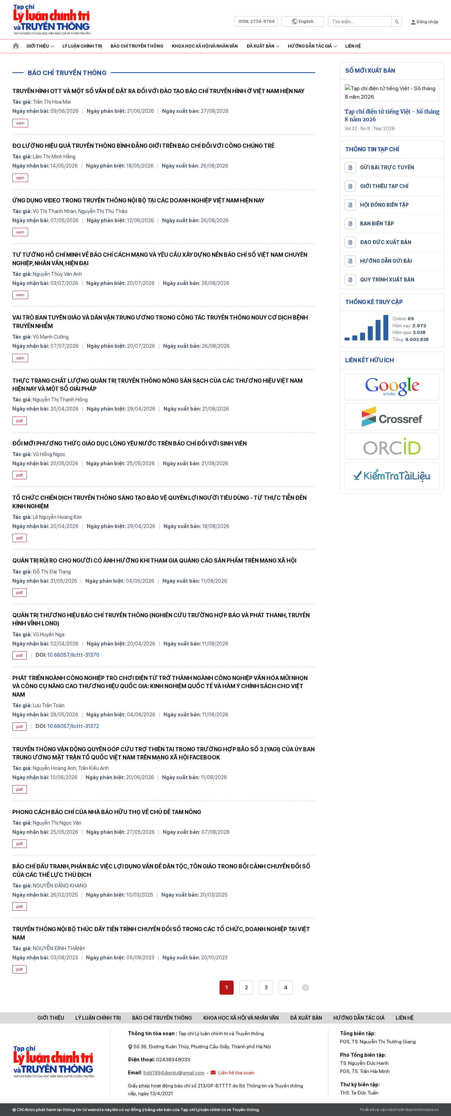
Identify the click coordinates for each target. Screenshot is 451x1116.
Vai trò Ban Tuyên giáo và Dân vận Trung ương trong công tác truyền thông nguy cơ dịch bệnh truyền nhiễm (160, 321)
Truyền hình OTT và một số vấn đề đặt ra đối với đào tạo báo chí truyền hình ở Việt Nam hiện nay (158, 91)
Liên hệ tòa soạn (235, 1072)
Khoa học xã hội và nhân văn (205, 46)
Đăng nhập (427, 21)
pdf (19, 420)
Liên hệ (353, 46)
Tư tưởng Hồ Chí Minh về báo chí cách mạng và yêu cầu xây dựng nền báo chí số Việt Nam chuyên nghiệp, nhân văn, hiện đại (159, 258)
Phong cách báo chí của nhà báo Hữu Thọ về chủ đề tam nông (106, 812)
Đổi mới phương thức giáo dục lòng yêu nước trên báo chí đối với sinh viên (129, 443)
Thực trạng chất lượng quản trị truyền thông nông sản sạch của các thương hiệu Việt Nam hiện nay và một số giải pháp (157, 384)
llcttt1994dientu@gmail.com (173, 1072)
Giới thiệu (37, 46)
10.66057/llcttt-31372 (73, 726)
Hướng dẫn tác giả (310, 46)
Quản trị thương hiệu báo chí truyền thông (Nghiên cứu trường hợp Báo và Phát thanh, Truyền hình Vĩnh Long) (161, 619)
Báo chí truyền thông (162, 1018)
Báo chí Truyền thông (137, 46)
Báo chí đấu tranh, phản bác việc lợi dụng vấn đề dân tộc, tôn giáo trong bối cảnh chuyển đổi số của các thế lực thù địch (161, 870)
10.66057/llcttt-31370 (73, 655)
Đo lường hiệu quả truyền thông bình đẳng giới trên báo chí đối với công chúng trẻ (143, 145)
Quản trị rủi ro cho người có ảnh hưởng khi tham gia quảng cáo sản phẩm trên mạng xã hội (154, 560)
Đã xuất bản (260, 46)
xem (20, 123)
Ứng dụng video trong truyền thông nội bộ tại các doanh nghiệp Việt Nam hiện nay (138, 200)
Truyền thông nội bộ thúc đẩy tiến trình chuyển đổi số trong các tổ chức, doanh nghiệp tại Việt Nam (161, 933)
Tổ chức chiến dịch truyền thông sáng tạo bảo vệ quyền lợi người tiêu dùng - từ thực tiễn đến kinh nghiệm (159, 502)
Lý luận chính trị (82, 46)
